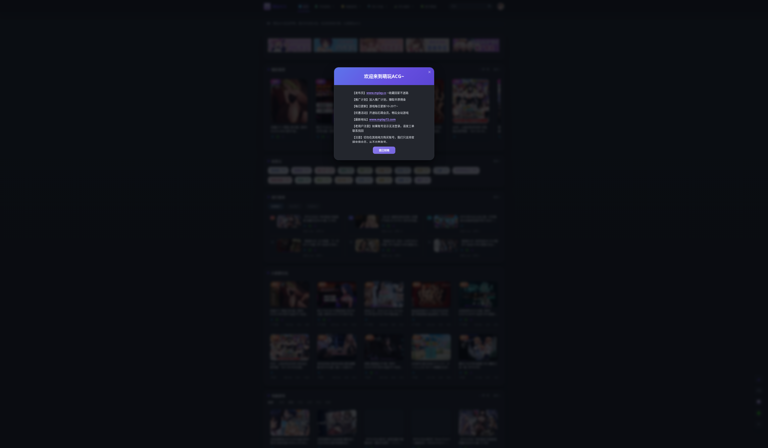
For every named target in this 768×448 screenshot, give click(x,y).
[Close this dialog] (429, 72)
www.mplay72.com (382, 119)
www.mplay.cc (376, 93)
